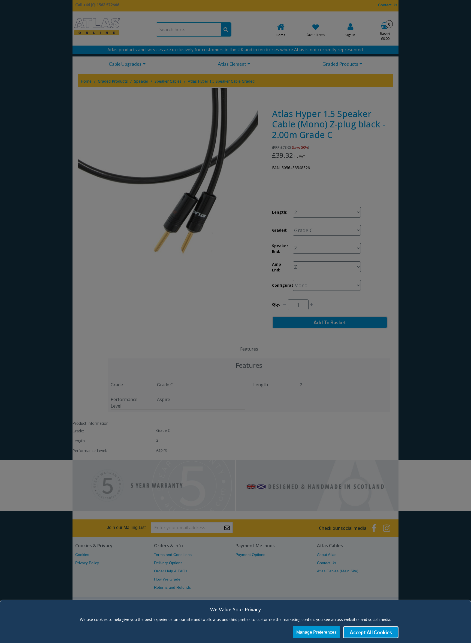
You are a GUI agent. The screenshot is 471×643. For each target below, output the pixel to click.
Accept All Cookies (371, 632)
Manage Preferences (316, 632)
